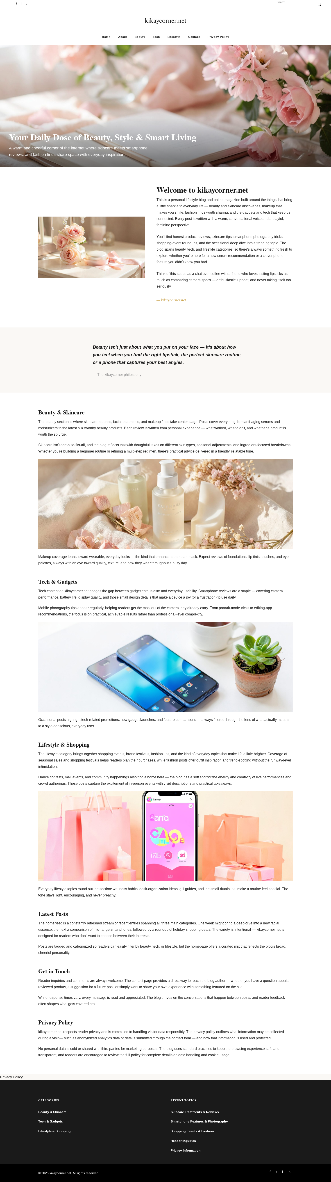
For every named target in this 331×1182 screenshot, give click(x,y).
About (122, 37)
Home (106, 37)
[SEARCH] (317, 4)
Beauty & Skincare (52, 1112)
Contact (194, 37)
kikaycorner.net (165, 20)
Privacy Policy (218, 37)
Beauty (140, 37)
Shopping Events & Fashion (192, 1131)
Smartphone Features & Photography (199, 1121)
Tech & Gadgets (50, 1121)
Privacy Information (186, 1150)
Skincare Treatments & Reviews (195, 1112)
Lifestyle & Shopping (54, 1131)
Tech (156, 37)
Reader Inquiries (183, 1141)
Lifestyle (174, 37)
